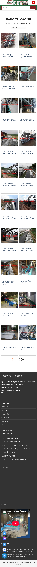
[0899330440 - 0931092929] (4, 533)
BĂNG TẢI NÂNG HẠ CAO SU (26, 282)
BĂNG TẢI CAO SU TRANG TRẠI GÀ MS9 (27, 249)
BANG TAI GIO (23, 554)
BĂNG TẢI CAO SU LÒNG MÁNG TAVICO (9, 120)
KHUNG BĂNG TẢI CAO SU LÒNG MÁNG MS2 (27, 347)
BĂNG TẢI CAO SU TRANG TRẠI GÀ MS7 (27, 217)
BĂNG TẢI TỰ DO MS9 (9, 452)
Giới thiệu (4, 410)
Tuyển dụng (5, 421)
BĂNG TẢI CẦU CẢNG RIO (27, 87)
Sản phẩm (17, 23)
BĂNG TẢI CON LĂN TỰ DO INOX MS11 (15, 445)
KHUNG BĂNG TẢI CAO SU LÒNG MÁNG (9, 87)
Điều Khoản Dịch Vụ (8, 433)
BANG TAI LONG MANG (9, 554)
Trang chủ (9, 23)
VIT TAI (30, 554)
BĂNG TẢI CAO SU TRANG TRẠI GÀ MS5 (27, 184)
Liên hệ (3, 425)
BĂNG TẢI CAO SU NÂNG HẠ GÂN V (8, 55)
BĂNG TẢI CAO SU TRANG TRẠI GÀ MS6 (9, 217)
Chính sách (5, 417)
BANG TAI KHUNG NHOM (16, 556)
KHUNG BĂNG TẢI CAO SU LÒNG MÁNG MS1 (9, 347)
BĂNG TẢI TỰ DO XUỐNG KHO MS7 (14, 459)
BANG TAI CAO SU (25, 552)
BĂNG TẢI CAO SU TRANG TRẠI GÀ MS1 (27, 120)
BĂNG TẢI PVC (13, 552)
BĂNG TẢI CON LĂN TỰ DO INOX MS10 (15, 449)
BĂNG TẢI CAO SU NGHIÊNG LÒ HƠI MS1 (26, 56)
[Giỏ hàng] (33, 2)
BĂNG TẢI (22, 549)
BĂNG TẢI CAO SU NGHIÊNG (8, 314)
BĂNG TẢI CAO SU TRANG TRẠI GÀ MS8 (9, 249)
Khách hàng (5, 414)
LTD (17, 549)
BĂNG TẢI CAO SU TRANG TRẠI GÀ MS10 (8, 282)
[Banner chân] (17, 2)
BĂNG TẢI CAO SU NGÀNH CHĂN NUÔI (26, 152)
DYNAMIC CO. (10, 549)
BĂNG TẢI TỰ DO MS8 (9, 456)
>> (23, 359)
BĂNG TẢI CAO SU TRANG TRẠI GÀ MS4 (9, 184)
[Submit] (32, 8)
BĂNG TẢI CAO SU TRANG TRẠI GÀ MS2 (9, 152)
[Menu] (2, 2)
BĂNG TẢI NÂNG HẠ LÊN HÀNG (26, 314)
